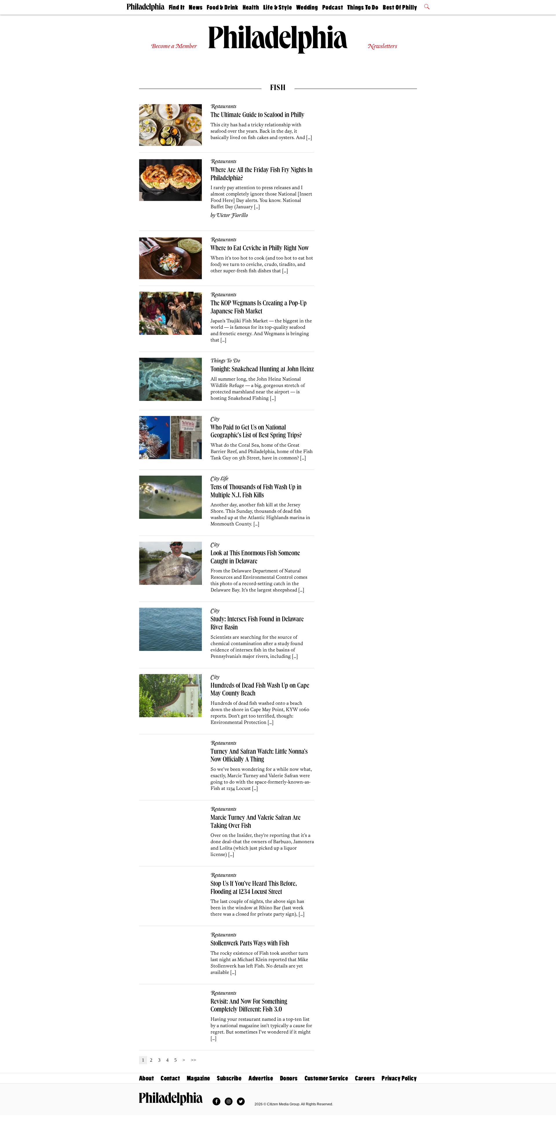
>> (193, 1060)
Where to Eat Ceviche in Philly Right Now (260, 248)
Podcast (332, 7)
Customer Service (326, 1078)
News (195, 7)
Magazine (198, 1078)
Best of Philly (400, 7)
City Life (219, 479)
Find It (177, 7)
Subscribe (229, 1078)
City (215, 419)
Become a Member (174, 46)
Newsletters (382, 46)
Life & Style (277, 7)
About (146, 1078)
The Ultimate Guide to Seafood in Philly (257, 115)
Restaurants (223, 106)
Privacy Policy (399, 1078)
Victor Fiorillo (232, 215)
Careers (365, 1078)
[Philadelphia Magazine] (171, 1098)
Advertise (260, 1078)
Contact (170, 1078)
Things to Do (362, 7)
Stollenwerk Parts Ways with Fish (250, 944)
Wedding (307, 7)
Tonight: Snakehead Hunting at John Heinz (262, 369)
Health (251, 7)
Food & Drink (222, 7)
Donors (289, 1078)
